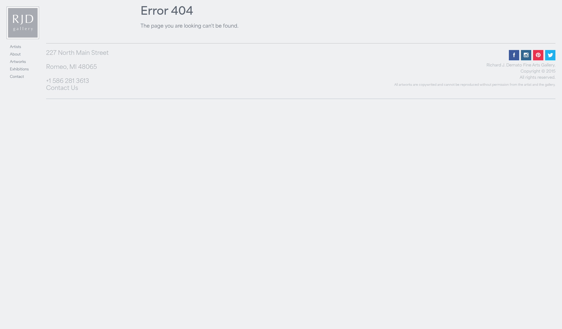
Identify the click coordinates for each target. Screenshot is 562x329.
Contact (17, 77)
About (15, 54)
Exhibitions (19, 69)
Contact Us (62, 88)
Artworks (18, 62)
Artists (15, 47)
